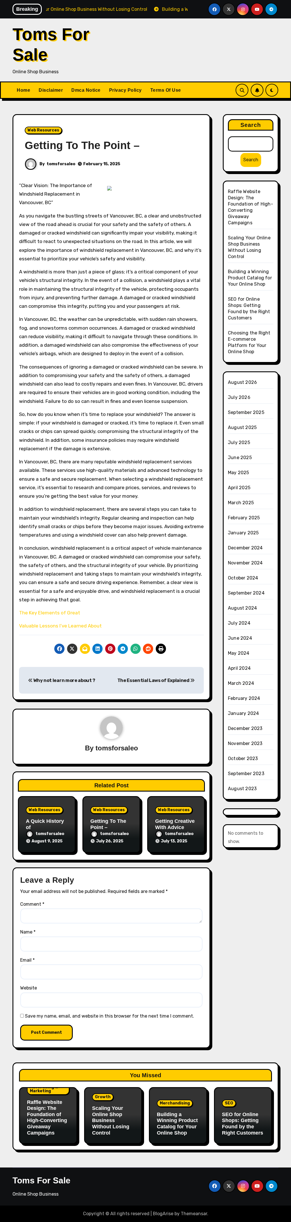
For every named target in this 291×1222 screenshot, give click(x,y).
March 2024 (241, 683)
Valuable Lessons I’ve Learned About (60, 626)
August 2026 (242, 382)
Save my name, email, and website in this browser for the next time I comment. (109, 1016)
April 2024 (239, 668)
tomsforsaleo (61, 164)
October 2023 (243, 758)
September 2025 (246, 412)
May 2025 (238, 472)
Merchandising (175, 1103)
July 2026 (239, 397)
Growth (103, 1097)
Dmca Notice (86, 90)
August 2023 (242, 788)
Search (250, 125)
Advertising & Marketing (44, 1089)
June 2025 (240, 457)
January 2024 (243, 713)
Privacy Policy (125, 90)
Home (23, 90)
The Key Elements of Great (49, 613)
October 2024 (243, 578)
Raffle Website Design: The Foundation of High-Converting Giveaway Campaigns (47, 1117)
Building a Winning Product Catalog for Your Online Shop (250, 278)
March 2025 (241, 502)
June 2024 (240, 638)
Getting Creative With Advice (175, 824)
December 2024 (245, 548)
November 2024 (245, 563)
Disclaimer (51, 90)
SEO (229, 1103)
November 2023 (245, 743)
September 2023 (246, 773)
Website (28, 988)
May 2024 (239, 653)
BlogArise (163, 1213)
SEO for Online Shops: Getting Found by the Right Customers (242, 1124)
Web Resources (43, 130)
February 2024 (244, 698)
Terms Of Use (165, 90)
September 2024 (246, 593)
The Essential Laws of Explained (153, 680)
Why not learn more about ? (64, 680)
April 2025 (239, 487)
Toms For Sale (41, 1180)
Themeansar (194, 1213)
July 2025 (239, 442)
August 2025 (242, 427)
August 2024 (242, 608)
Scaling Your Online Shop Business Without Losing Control (110, 1120)
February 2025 (244, 517)
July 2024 (239, 623)
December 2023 (245, 728)
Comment (32, 904)
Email (27, 960)
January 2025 (243, 532)
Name (28, 932)
